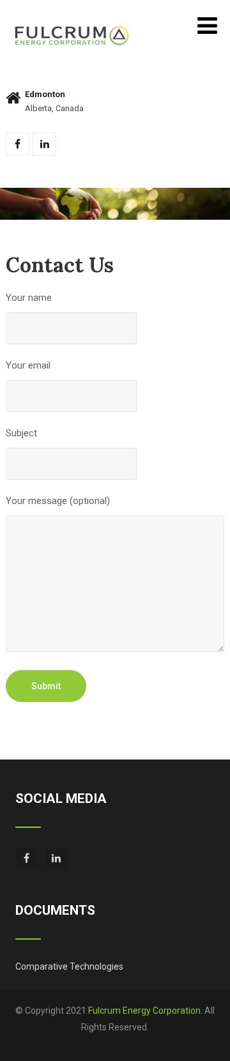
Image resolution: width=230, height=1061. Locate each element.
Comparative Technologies (69, 966)
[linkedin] (44, 144)
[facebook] (17, 144)
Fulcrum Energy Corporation (144, 1010)
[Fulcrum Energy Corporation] (71, 25)
